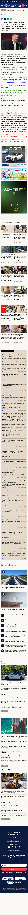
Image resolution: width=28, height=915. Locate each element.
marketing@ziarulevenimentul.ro (14, 841)
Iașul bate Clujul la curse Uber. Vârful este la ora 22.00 (12, 1)
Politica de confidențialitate (14, 850)
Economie (25, 828)
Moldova (8, 828)
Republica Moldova (16, 828)
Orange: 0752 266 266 (14, 840)
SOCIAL (17, 10)
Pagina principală (10, 10)
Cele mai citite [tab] (20, 351)
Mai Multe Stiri (6, 819)
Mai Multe (5, 711)
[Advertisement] (14, 904)
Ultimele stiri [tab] (7, 351)
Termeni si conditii (14, 852)
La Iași (2, 828)
